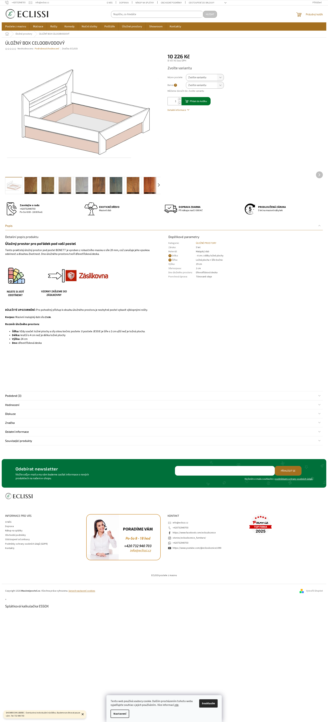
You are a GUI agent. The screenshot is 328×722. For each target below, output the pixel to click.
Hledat (210, 14)
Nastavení (119, 714)
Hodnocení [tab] (12, 404)
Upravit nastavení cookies (82, 591)
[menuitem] (15, 26)
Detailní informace (177, 110)
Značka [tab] (10, 422)
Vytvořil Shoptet (314, 591)
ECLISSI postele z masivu (164, 575)
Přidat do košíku (198, 101)
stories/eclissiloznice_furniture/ (189, 538)
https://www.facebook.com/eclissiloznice (194, 532)
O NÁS (109, 2)
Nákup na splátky (145, 2)
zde (176, 705)
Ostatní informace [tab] (17, 431)
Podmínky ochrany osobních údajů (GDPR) (26, 544)
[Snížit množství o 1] (179, 103)
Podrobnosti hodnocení (47, 48)
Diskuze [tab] (10, 413)
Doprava (124, 2)
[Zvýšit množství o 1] (179, 99)
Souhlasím (208, 703)
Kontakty (9, 548)
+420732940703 (27, 209)
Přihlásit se (288, 470)
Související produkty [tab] (18, 440)
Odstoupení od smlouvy (201, 2)
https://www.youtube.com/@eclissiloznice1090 (197, 548)
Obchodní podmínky (171, 2)
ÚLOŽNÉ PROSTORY (206, 243)
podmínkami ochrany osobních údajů (294, 479)
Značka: (70, 48)
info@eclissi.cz (180, 522)
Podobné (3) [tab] (13, 395)
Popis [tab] (9, 225)
